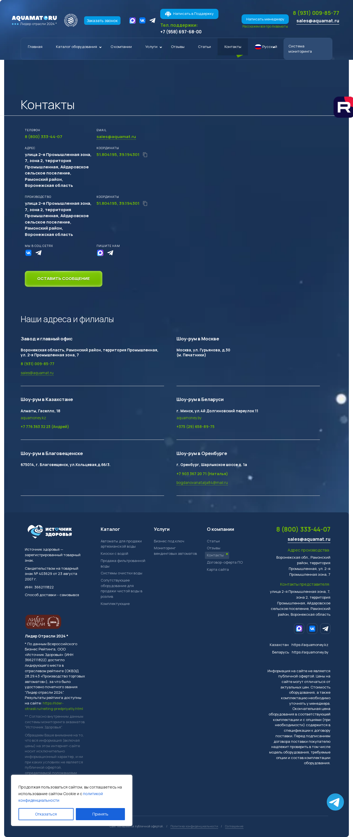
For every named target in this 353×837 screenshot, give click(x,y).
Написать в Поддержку (193, 13)
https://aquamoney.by (310, 652)
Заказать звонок (102, 20)
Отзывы (177, 46)
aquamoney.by (189, 417)
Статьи (204, 46)
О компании (121, 46)
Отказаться (46, 814)
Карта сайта (218, 569)
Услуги (151, 46)
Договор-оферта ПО (225, 562)
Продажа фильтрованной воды (123, 563)
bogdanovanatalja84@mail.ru (202, 482)
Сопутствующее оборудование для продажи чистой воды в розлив (121, 588)
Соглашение (234, 826)
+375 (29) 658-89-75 (195, 426)
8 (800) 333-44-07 (303, 529)
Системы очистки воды (121, 572)
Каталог (110, 529)
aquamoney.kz (33, 417)
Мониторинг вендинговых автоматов (175, 550)
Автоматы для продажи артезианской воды (121, 544)
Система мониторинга (300, 49)
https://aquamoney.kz (310, 644)
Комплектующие (115, 603)
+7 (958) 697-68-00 (181, 32)
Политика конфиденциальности (194, 826)
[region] (71, 800)
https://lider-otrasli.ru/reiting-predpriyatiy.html (54, 706)
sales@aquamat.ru (317, 20)
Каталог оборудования (76, 46)
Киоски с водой (114, 553)
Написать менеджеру (265, 19)
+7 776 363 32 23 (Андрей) (45, 426)
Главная (35, 46)
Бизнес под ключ (169, 541)
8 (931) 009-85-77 (316, 13)
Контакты (232, 46)
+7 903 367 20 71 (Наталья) (202, 473)
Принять (100, 814)
